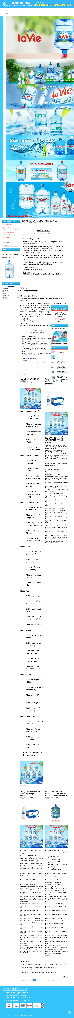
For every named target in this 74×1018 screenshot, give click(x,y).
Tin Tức (34, 10)
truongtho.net (29, 1015)
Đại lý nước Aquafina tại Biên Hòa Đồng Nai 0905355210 (30, 793)
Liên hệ (7, 13)
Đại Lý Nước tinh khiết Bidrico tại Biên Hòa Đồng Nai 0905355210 (39, 967)
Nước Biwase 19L (7, 242)
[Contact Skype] (59, 321)
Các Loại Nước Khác (7, 240)
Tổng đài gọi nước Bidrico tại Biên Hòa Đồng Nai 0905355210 (38, 970)
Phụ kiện (5, 245)
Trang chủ (8, 10)
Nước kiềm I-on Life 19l (8, 224)
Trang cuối (59, 980)
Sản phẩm (26, 10)
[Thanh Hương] (23, 4)
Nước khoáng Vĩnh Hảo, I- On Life (10, 229)
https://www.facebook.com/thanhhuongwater (18, 1000)
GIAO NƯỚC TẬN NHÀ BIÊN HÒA (29, 380)
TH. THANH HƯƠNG (45, 10)
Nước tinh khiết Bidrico (8, 235)
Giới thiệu (17, 10)
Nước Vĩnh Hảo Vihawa (8, 232)
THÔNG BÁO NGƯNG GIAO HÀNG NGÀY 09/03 (40, 220)
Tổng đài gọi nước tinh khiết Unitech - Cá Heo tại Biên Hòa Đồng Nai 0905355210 (44, 964)
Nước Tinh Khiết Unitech (8, 237)
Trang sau (53, 980)
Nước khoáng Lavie (7, 227)
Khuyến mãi (57, 10)
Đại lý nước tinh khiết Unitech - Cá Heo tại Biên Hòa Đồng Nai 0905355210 (56, 793)
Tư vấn (66, 10)
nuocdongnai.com (32, 321)
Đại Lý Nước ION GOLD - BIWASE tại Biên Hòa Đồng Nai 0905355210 (39, 972)
